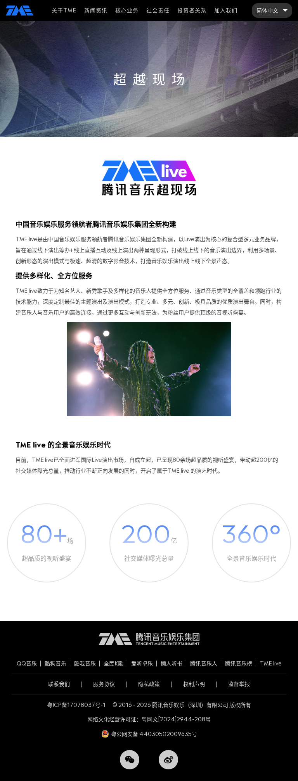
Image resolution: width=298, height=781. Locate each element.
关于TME (64, 10)
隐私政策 (149, 684)
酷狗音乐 (55, 663)
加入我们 (225, 10)
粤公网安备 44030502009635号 (154, 734)
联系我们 (59, 684)
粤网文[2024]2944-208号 (176, 719)
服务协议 (104, 684)
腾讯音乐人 (203, 663)
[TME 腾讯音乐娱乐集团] (20, 10)
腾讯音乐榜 (238, 663)
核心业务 (127, 10)
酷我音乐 (85, 663)
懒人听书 (171, 663)
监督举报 (239, 684)
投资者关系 (191, 10)
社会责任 (158, 10)
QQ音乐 (27, 663)
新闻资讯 (95, 10)
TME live (271, 663)
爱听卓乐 (142, 663)
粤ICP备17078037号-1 (76, 705)
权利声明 (194, 684)
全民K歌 (113, 663)
